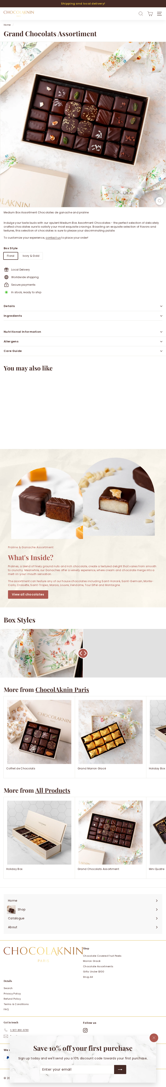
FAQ (6, 1009)
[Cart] (150, 13)
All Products (52, 790)
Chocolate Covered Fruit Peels (102, 956)
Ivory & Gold (31, 256)
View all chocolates (28, 594)
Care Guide (13, 351)
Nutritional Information (22, 332)
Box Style (11, 248)
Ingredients (13, 316)
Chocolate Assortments (98, 966)
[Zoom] (160, 201)
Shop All (88, 977)
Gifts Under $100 (93, 971)
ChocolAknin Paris (62, 689)
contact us (53, 237)
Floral (10, 256)
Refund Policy (12, 998)
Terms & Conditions (16, 1004)
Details (9, 306)
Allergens (11, 341)
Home (7, 25)
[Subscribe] (120, 1069)
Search (8, 988)
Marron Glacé (92, 961)
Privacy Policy (12, 993)
